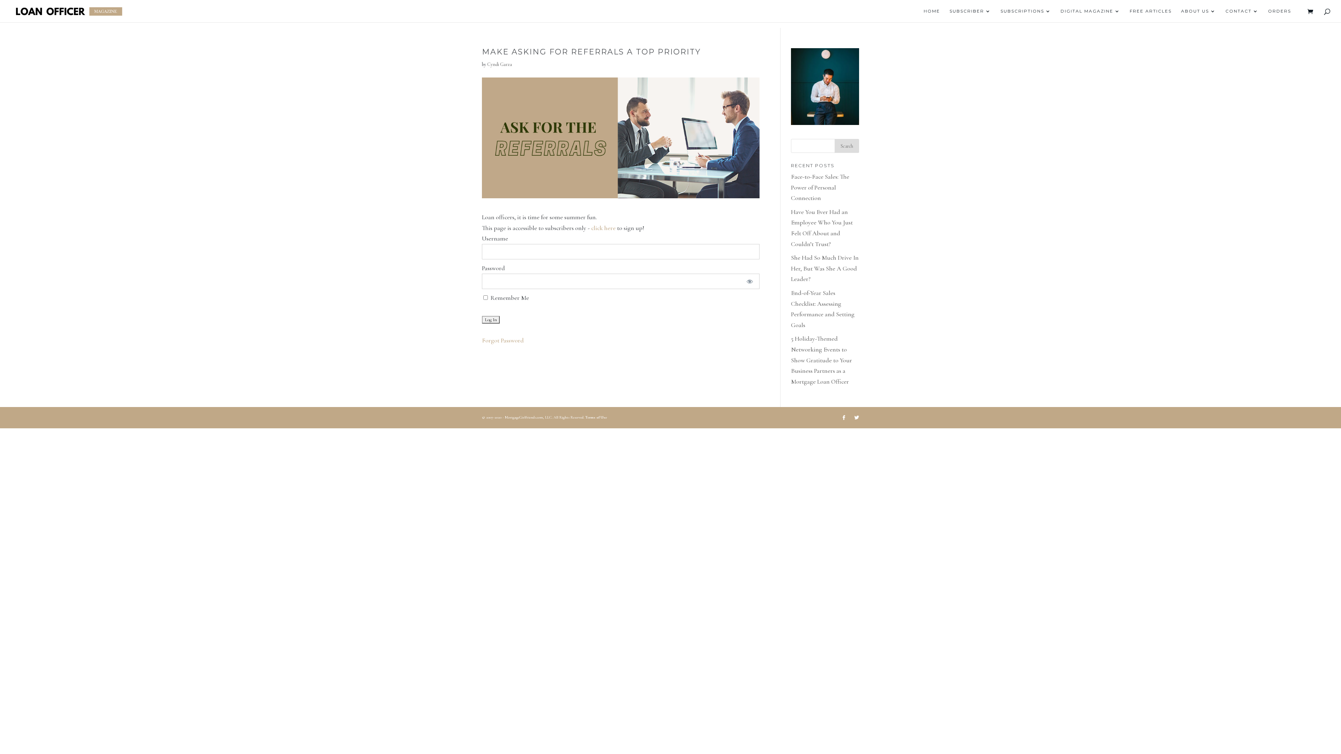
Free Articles (1151, 11)
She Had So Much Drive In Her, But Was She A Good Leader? (825, 268)
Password (493, 268)
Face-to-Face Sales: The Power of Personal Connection (820, 187)
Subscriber (967, 11)
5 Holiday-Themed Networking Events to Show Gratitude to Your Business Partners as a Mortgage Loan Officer (821, 360)
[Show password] (750, 281)
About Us (1195, 11)
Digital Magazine (1087, 11)
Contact (1238, 11)
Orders (1279, 11)
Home (932, 11)
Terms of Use (596, 417)
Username (495, 238)
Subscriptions (1022, 11)
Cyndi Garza (499, 64)
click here (603, 228)
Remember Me (509, 298)
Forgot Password (503, 340)
